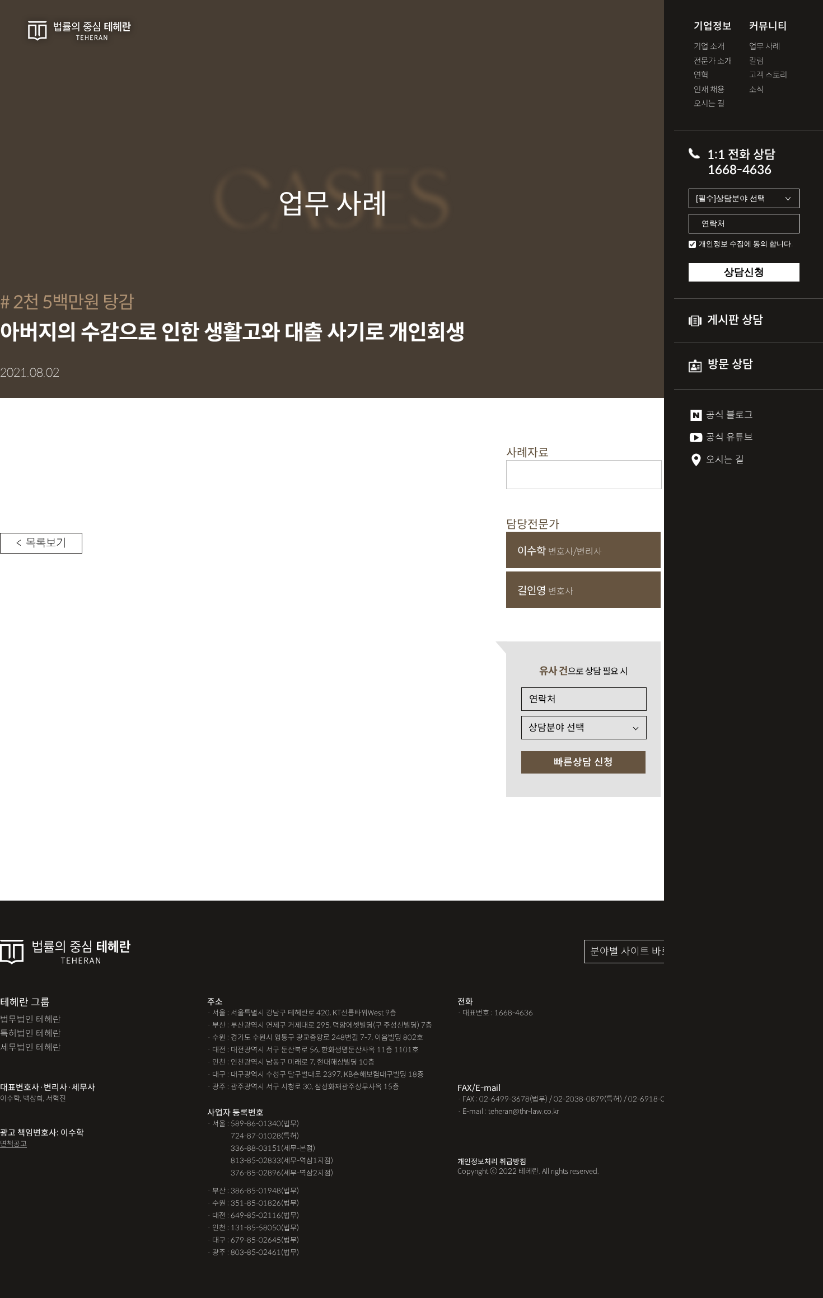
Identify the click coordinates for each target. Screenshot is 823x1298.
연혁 (701, 75)
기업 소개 (709, 47)
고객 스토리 (768, 75)
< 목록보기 (41, 543)
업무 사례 (764, 47)
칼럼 (756, 61)
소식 (756, 90)
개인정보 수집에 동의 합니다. (746, 244)
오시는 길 (709, 104)
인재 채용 (709, 90)
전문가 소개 (713, 61)
